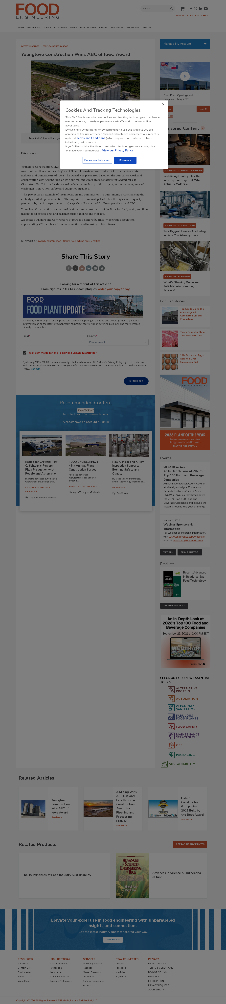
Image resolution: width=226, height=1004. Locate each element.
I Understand (125, 160)
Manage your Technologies (97, 160)
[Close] (163, 104)
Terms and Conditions (90, 138)
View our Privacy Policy (117, 150)
